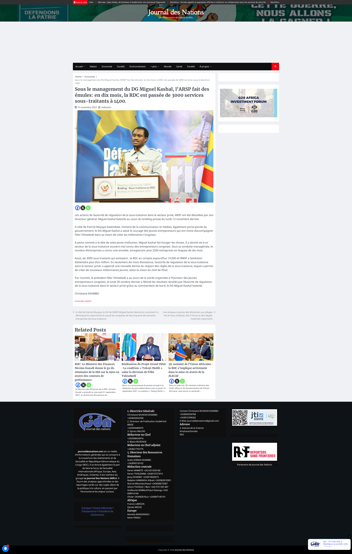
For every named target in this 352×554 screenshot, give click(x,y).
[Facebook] (77, 207)
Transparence (89, 511)
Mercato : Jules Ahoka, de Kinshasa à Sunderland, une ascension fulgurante (114, 2)
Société (121, 66)
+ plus (154, 66)
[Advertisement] (176, 42)
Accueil (79, 66)
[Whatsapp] (88, 207)
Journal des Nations (176, 12)
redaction (106, 107)
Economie (107, 66)
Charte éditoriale (102, 507)
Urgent (88, 301)
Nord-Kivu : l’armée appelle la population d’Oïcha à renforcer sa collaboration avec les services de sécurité (200, 2)
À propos (204, 66)
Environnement (138, 66)
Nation (93, 66)
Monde (167, 66)
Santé (179, 66)
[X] (82, 207)
